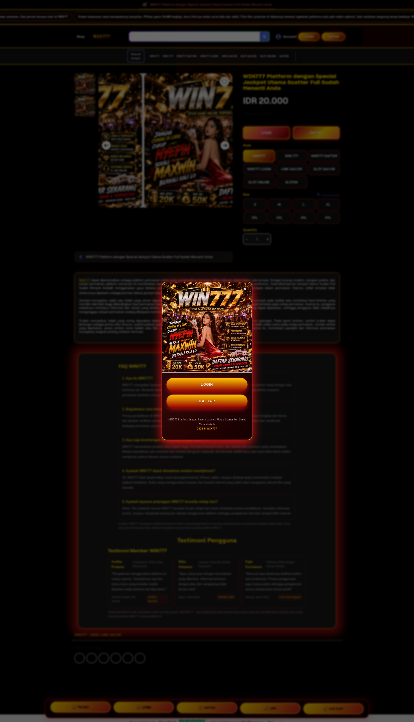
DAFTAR (207, 401)
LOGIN (207, 384)
